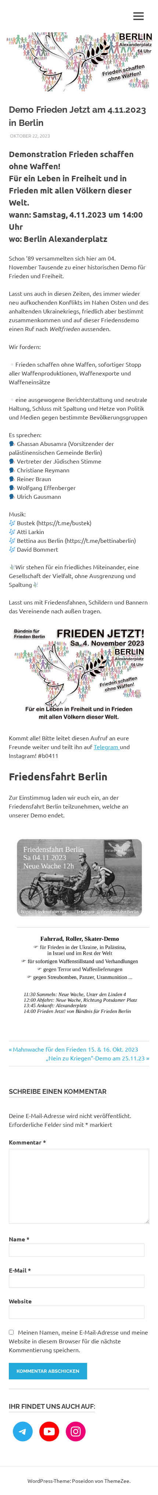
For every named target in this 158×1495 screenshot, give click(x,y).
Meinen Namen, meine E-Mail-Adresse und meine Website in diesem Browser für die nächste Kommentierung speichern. (78, 1340)
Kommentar (27, 1142)
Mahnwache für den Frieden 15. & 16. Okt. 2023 (75, 1049)
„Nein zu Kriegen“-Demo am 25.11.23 (95, 1058)
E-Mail (20, 1270)
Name (19, 1239)
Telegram (107, 746)
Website (20, 1301)
